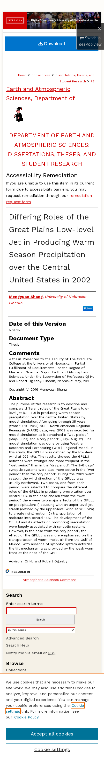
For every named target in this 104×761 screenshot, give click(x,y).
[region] (52, 717)
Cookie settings (52, 749)
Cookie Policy (26, 717)
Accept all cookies (52, 734)
